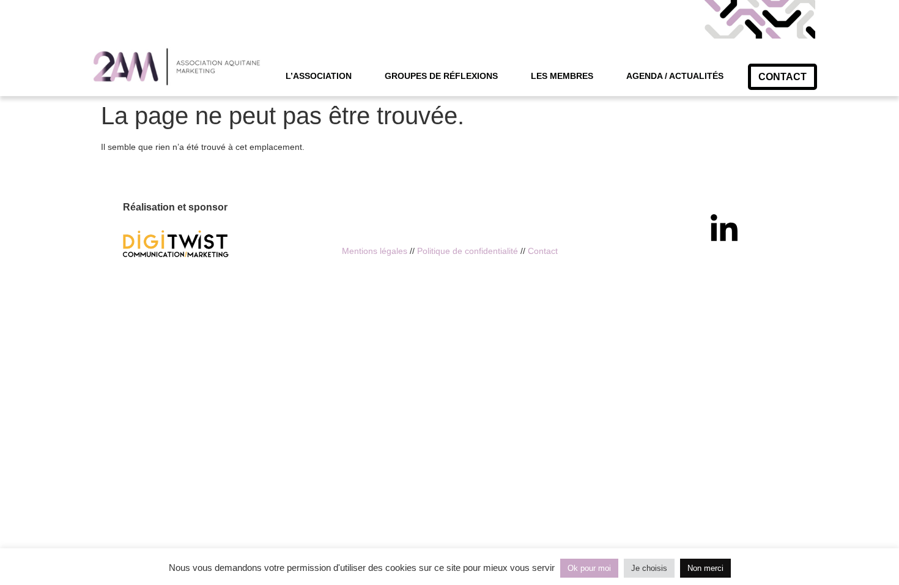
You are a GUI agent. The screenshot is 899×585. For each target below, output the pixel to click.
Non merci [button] (705, 568)
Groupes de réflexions (441, 76)
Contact (543, 251)
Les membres (562, 76)
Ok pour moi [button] (589, 568)
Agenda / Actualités (674, 76)
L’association (319, 76)
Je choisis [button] (649, 568)
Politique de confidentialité (467, 251)
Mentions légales (374, 251)
